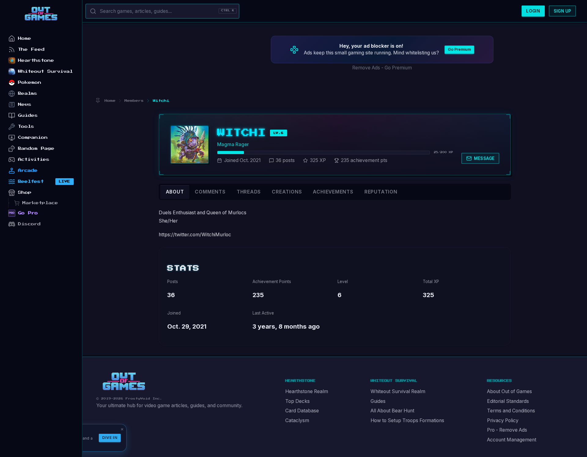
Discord (29, 224)
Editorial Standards (508, 401)
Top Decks (297, 401)
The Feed (31, 49)
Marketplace (40, 203)
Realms (27, 93)
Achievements (333, 192)
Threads (249, 192)
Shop (24, 192)
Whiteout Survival (45, 71)
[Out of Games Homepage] (123, 381)
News (24, 104)
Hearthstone (36, 60)
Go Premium (459, 49)
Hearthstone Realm (306, 391)
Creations (287, 192)
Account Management (511, 440)
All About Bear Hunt (392, 411)
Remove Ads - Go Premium (382, 68)
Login (533, 11)
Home (24, 38)
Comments (210, 192)
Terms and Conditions (511, 411)
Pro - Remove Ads (507, 430)
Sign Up (562, 11)
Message (484, 158)
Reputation (380, 192)
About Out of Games (509, 391)
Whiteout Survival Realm (398, 391)
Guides (378, 401)
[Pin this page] (98, 101)
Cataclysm (297, 420)
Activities (34, 159)
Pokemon (29, 82)
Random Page (36, 148)
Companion (33, 137)
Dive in (109, 437)
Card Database (302, 411)
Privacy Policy (503, 420)
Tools (26, 126)
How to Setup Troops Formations (407, 420)
